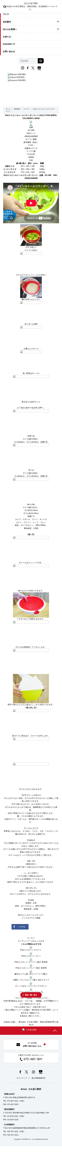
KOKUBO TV (9, 44)
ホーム (8, 109)
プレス (6, 14)
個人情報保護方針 (38, 1078)
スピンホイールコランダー (32, 915)
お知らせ (7, 36)
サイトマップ (22, 1078)
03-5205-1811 (12, 1116)
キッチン (26, 109)
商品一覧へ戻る (31, 995)
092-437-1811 (12, 1131)
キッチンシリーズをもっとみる (31, 941)
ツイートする (43, 927)
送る (32, 934)
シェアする (21, 927)
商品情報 (17, 109)
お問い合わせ (9, 51)
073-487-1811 (33, 1059)
